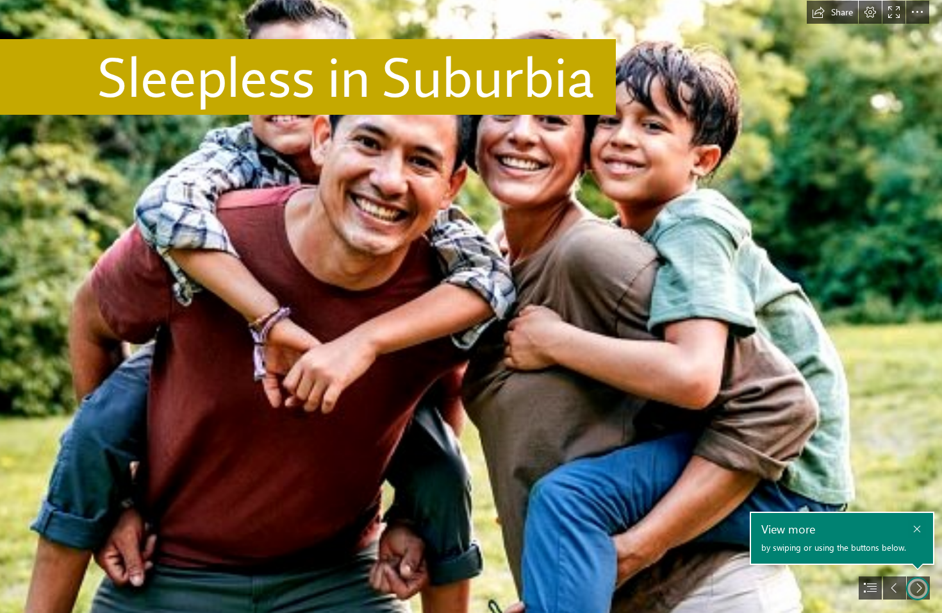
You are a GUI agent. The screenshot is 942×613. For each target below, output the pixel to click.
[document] (471, 306)
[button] (832, 12)
